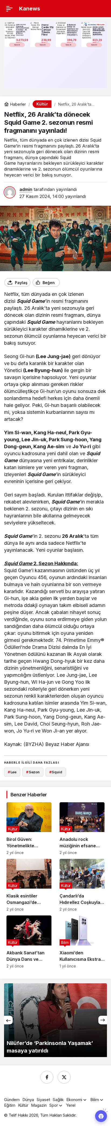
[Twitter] (64, 1077)
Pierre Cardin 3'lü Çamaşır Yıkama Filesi (47, 29)
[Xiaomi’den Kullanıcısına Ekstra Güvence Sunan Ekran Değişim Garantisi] (82, 941)
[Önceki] (8, 1020)
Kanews (29, 8)
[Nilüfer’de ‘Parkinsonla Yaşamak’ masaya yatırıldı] (55, 1020)
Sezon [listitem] (33, 772)
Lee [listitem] (12, 772)
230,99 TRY (46, 41)
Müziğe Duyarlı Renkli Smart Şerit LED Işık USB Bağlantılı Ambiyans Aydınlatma (99, 29)
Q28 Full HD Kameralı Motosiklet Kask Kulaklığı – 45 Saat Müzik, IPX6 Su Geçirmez (22, 29)
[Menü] (9, 8)
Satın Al (17, 45)
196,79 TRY (72, 41)
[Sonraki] (102, 1020)
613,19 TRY (98, 41)
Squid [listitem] (55, 772)
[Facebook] (46, 1077)
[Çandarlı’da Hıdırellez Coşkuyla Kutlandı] (82, 885)
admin (25, 189)
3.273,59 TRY (22, 41)
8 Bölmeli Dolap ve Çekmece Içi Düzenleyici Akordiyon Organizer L (72, 29)
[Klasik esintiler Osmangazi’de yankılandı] (28, 885)
